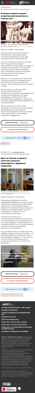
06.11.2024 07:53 (5, 7)
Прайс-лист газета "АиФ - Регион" (14, 322)
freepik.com (28, 46)
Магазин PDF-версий (9, 310)
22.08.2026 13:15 (5, 152)
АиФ (28, 193)
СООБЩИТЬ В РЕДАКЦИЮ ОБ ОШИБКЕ (14, 331)
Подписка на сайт (8, 317)
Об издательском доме (10, 307)
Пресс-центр (26, 307)
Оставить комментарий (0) (17, 129)
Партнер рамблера (17, 384)
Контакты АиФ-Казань (10, 319)
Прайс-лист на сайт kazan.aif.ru (14, 324)
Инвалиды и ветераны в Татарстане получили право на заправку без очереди (16, 255)
